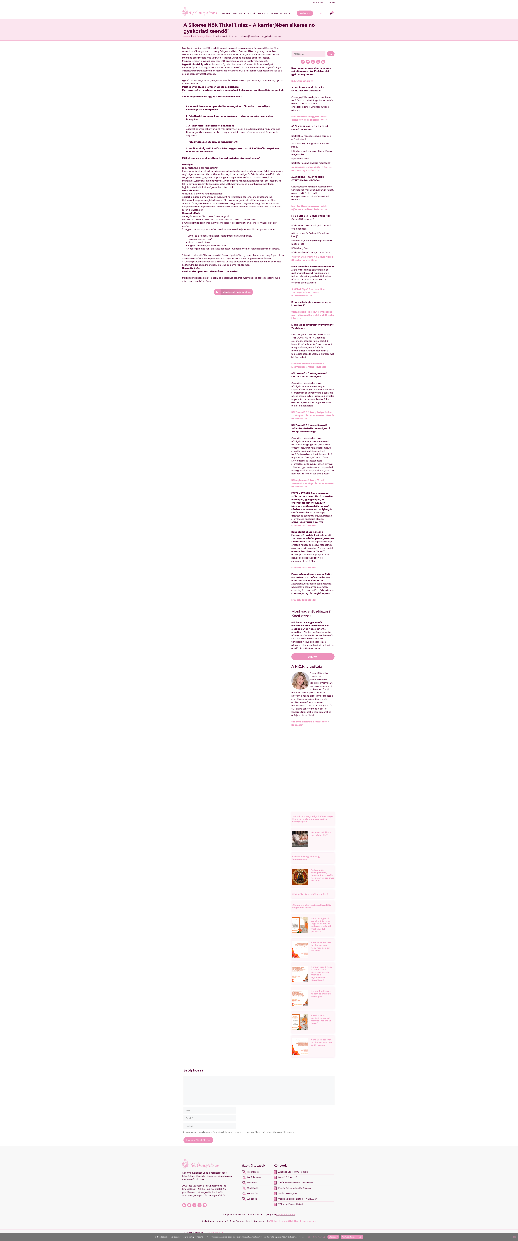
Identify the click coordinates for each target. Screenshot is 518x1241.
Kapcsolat (319, 2)
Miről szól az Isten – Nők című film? (310, 894)
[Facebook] (303, 62)
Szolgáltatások (257, 13)
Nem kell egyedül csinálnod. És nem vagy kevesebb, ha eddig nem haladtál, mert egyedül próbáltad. (321, 925)
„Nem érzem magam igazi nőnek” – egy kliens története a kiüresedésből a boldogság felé (312, 819)
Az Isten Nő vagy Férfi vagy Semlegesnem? (306, 858)
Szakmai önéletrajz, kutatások (309, 721)
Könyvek (237, 13)
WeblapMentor (215, 1232)
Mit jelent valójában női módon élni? (321, 833)
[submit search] (331, 53)
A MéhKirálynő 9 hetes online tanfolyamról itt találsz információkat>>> (308, 292)
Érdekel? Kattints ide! (303, 525)
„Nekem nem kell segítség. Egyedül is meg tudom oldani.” (311, 906)
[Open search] (321, 14)
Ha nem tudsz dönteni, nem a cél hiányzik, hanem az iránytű (321, 1019)
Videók (274, 13)
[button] (233, 292)
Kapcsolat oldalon (285, 1214)
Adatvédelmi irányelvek (316, 1237)
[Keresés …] (308, 54)
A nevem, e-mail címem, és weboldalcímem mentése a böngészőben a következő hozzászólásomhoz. (240, 1132)
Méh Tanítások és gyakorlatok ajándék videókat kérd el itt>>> (309, 118)
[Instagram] (313, 62)
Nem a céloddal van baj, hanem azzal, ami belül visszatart (322, 1042)
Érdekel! (312, 657)
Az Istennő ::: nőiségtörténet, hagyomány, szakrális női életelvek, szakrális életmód (322, 875)
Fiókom (331, 2)
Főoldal (226, 13)
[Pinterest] (318, 62)
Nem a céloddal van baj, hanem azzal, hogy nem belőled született (321, 946)
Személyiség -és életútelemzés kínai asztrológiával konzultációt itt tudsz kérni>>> (312, 315)
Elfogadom (333, 1237)
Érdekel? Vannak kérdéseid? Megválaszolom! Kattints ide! (308, 365)
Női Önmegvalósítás (202, 36)
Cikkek (283, 13)
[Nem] (514, 1237)
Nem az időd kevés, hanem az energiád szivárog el (321, 994)
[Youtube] (308, 62)
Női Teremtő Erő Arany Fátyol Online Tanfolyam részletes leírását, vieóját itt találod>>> (312, 415)
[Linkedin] (323, 62)
